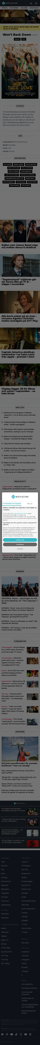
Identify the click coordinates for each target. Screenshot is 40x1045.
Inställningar (20, 544)
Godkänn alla (20, 540)
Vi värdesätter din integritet (12, 503)
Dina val (29, 503)
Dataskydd (20, 549)
